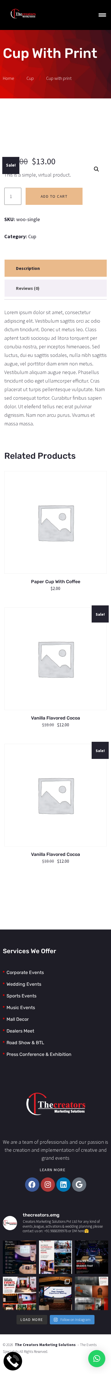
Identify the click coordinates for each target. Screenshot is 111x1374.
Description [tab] (28, 268)
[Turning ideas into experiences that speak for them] (91, 1257)
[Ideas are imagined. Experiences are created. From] (19, 1293)
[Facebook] (32, 1184)
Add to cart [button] (55, 517)
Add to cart (54, 196)
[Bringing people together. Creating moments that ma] (19, 1257)
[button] (96, 169)
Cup (30, 78)
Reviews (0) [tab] (28, 288)
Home (8, 78)
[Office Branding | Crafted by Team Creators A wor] (91, 1293)
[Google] (79, 1184)
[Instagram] (48, 1184)
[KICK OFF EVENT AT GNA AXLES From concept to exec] (55, 1293)
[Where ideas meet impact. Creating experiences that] (55, 1257)
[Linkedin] (63, 1184)
